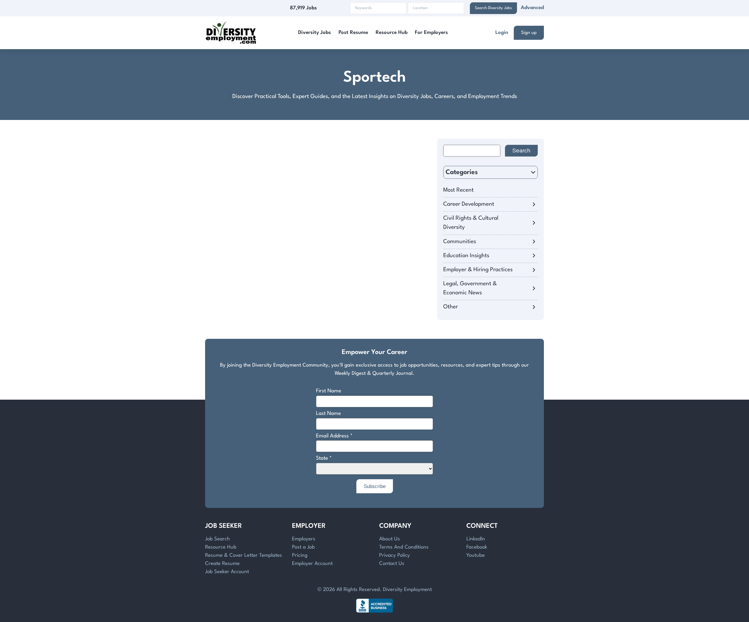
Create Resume (222, 563)
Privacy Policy (394, 555)
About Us (389, 539)
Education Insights (466, 256)
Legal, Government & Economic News (470, 288)
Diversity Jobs (314, 32)
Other (450, 307)
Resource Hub (392, 32)
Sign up (529, 32)
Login (501, 32)
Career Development (468, 204)
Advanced (532, 7)
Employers (303, 539)
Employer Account (312, 563)
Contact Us (391, 563)
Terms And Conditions (404, 547)
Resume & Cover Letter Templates (243, 555)
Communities (459, 242)
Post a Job (303, 547)
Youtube (475, 555)
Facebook (476, 547)
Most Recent (458, 190)
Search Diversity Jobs (493, 8)
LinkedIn (475, 539)
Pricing (299, 555)
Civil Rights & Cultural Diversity (470, 222)
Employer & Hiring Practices (478, 270)
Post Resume (353, 32)
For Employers (431, 32)
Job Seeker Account (227, 571)
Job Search (217, 539)
